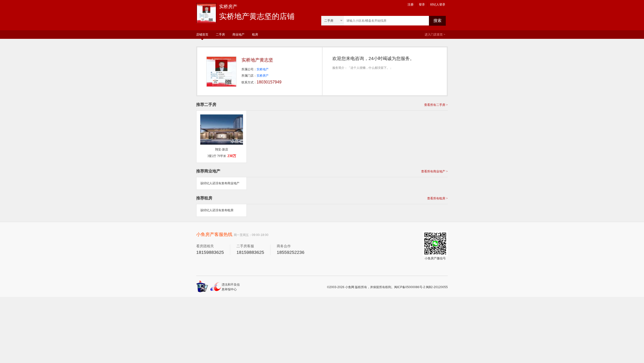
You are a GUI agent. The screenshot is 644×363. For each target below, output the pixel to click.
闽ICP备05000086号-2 (409, 287)
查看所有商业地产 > (434, 171)
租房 (255, 34)
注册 (411, 4)
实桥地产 (263, 69)
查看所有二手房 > (436, 105)
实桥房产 (263, 75)
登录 (422, 4)
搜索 (437, 20)
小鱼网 (349, 287)
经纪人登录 (437, 4)
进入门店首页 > (435, 34)
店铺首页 (202, 34)
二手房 (220, 34)
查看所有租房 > (437, 198)
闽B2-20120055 (437, 287)
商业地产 (238, 34)
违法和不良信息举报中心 (231, 287)
